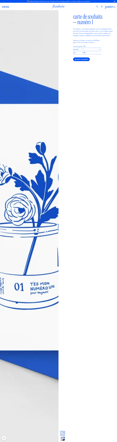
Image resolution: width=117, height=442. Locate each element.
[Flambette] (58, 7)
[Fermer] (114, 1)
